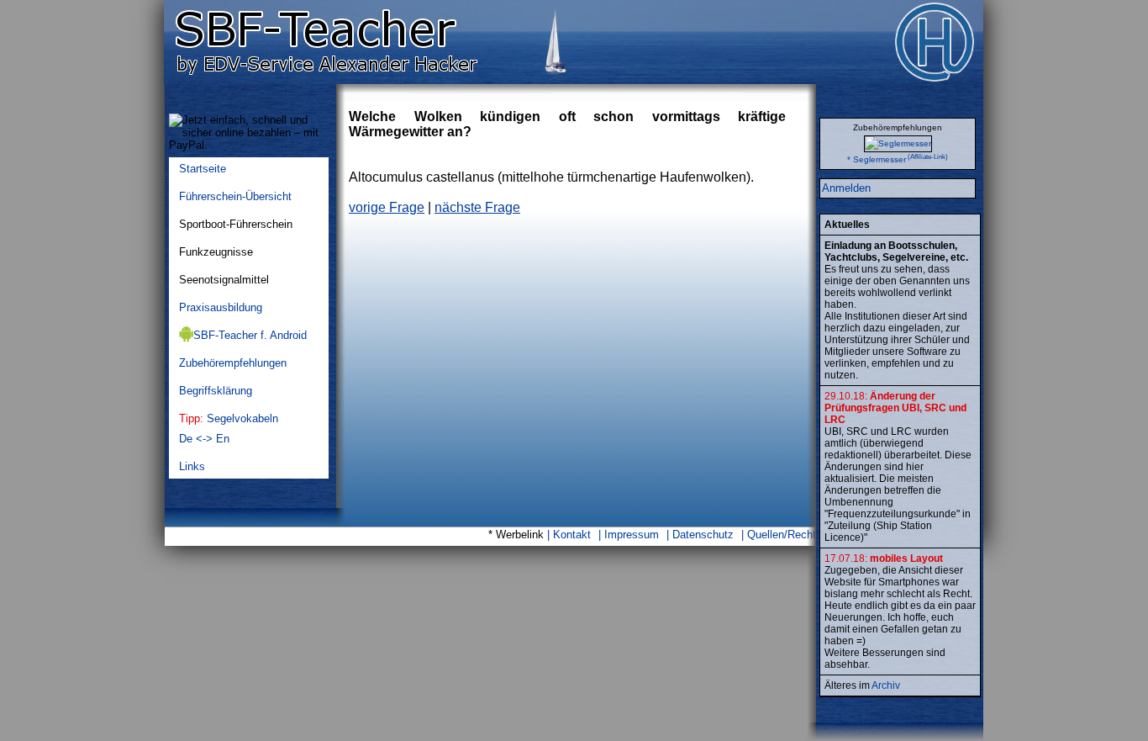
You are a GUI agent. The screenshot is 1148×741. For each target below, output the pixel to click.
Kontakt (572, 534)
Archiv (886, 685)
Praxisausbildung (220, 307)
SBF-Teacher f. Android (250, 335)
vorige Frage (386, 207)
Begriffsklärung (215, 390)
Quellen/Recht (781, 534)
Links (192, 466)
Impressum (631, 534)
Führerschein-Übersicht (235, 196)
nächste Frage (477, 207)
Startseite (202, 168)
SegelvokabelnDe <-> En (228, 428)
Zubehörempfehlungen (233, 363)
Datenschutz (703, 534)
